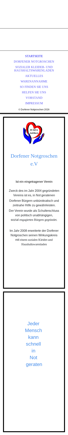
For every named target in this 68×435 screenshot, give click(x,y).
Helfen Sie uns (34, 92)
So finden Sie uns (34, 86)
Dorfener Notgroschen (34, 61)
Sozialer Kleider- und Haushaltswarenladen (34, 68)
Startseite (34, 56)
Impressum (34, 103)
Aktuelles (34, 75)
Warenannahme (34, 81)
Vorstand (34, 97)
